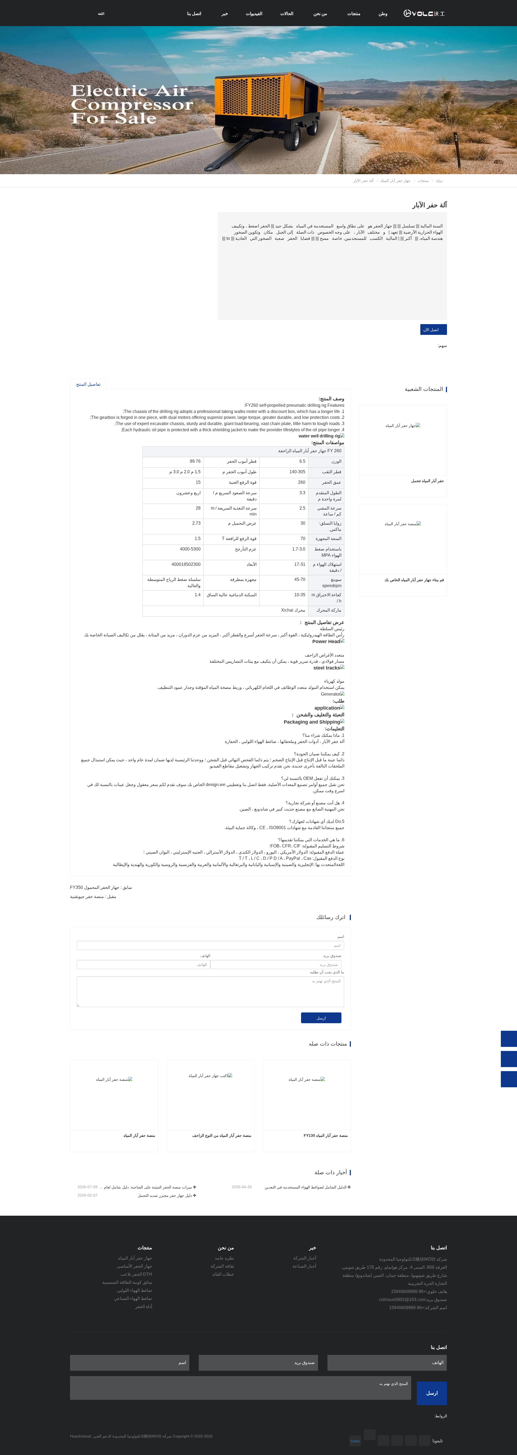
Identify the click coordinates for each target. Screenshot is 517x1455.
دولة (440, 180)
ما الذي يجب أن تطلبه (327, 972)
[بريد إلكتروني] (509, 1059)
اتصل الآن (432, 330)
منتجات (423, 180)
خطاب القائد (223, 1274)
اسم (340, 936)
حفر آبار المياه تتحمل (427, 481)
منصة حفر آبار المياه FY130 (326, 1135)
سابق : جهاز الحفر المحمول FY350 (101, 887)
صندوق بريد (332, 955)
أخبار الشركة (304, 1258)
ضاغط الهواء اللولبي (134, 1290)
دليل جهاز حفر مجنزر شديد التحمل (165, 1195)
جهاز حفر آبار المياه (395, 180)
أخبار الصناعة (304, 1266)
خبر (312, 1247)
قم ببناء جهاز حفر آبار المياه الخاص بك (414, 580)
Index (355, 1441)
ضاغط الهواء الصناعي (133, 1298)
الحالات (286, 13)
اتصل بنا (194, 13)
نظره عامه (224, 1258)
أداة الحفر (143, 1306)
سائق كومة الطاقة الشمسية (127, 1282)
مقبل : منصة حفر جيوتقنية (93, 896)
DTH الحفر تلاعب (136, 1274)
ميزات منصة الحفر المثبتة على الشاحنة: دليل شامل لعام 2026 (145, 1187)
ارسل (321, 1018)
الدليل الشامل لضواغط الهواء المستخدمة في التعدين (305, 1187)
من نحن (226, 1247)
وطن (383, 13)
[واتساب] (509, 1039)
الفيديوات (254, 13)
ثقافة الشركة (222, 1266)
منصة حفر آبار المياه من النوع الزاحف (221, 1135)
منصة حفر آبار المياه (139, 1135)
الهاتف (205, 955)
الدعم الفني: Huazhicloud (90, 1436)
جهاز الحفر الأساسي (134, 1266)
